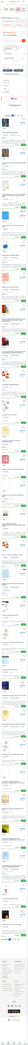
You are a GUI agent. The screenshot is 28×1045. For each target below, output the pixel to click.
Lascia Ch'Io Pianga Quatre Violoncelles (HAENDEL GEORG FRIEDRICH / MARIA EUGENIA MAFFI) (13, 352)
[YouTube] (12, 1006)
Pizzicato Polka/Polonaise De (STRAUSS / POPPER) (13, 724)
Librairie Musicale (9, 21)
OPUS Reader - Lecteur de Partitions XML (20, 985)
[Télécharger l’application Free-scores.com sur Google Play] (14, 1011)
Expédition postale (11, 32)
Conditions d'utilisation (7, 972)
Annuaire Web (17, 989)
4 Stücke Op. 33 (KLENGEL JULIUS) (10, 898)
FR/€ (26, 5)
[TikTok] (19, 1006)
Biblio (14, 1043)
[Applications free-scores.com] (2, 9)
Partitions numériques (12, 35)
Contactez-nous (5, 968)
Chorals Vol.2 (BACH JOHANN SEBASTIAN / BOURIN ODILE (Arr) (14, 163)
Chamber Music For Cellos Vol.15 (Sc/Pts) (11, 924)
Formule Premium (18, 970)
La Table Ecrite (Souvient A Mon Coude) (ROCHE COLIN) (13, 226)
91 (18, 939)
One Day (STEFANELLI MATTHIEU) (10, 132)
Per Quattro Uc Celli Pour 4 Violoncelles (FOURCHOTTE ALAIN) (11, 441)
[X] (15, 1006)
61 (18, 115)
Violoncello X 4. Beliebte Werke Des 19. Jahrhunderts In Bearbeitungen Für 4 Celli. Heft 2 (13, 839)
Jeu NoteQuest (18, 993)
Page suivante (8, 115)
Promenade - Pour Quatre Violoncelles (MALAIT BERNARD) (13, 584)
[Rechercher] (22, 4)
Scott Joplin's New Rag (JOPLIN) (9, 669)
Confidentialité (5, 974)
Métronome (17, 995)
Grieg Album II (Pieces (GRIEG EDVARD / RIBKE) (13, 754)
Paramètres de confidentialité (5, 977)
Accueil (2, 1043)
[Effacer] (20, 41)
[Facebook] (8, 1006)
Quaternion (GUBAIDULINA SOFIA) (10, 615)
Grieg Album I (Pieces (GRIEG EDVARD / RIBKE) (13, 642)
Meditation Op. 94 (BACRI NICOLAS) (10, 287)
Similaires (17, 145)
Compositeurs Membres (20, 964)
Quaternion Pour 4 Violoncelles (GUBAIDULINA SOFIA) (13, 495)
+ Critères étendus (14, 60)
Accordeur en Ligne (19, 987)
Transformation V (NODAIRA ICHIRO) (10, 255)
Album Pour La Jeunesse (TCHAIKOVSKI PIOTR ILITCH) (13, 809)
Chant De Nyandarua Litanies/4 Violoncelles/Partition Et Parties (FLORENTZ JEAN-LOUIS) (13, 525)
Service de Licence (19, 968)
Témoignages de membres (7, 970)
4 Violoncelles (5, 135)
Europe (14, 99)
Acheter (23, 144)
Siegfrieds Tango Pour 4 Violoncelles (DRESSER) (13, 469)
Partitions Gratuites (8, 984)
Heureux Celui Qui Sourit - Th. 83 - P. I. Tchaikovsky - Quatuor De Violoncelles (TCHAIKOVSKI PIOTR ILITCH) (14, 195)
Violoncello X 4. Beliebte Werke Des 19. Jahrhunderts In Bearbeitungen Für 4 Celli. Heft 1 (13, 782)
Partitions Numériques (14, 105)
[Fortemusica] (9, 1020)
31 (15, 115)
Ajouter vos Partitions (19, 966)
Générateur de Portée (19, 991)
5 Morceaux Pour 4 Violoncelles (9, 414)
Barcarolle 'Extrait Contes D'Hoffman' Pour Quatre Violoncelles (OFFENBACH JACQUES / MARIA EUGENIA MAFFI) (14, 320)
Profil (25, 1043)
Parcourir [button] (8, 1043)
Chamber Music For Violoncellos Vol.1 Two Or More (14, 695)
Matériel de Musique (8, 990)
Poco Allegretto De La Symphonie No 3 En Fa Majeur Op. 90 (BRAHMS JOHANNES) (12, 866)
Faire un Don (17, 972)
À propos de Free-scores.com (6, 965)
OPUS (20, 1043)
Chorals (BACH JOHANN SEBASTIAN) (10, 384)
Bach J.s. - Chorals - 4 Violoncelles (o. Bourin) (12, 555)
